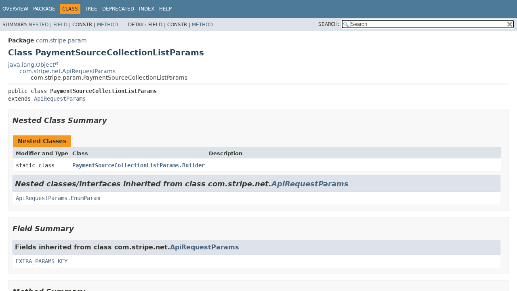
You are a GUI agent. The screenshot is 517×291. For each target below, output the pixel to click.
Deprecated (118, 9)
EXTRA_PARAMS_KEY (41, 261)
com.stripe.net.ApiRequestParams (67, 71)
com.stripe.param (61, 40)
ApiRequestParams (60, 98)
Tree (91, 9)
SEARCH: (328, 24)
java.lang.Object (31, 64)
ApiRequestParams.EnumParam (58, 198)
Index (146, 9)
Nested (38, 24)
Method (107, 24)
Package (44, 9)
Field (60, 24)
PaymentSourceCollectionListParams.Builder (138, 165)
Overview (15, 9)
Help (165, 9)
